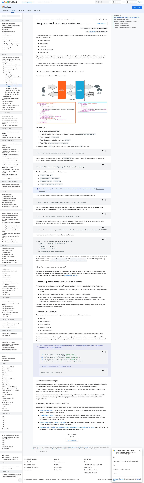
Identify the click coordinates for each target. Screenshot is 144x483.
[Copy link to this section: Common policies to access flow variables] (70, 404)
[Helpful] (104, 19)
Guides (13, 10)
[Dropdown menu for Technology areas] (34, 2)
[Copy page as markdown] (87, 23)
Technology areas (27, 2)
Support (29, 10)
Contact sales (28, 470)
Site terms (41, 479)
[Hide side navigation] (20, 480)
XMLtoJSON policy (59, 422)
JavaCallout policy (45, 427)
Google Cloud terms (51, 479)
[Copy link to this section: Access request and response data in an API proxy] (84, 282)
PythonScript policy (67, 427)
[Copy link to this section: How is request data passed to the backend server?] (85, 72)
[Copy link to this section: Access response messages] (59, 381)
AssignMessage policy (46, 410)
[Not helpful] (106, 19)
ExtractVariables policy (46, 415)
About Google (28, 479)
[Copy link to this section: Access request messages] (58, 312)
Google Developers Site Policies (60, 448)
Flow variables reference (71, 275)
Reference (21, 10)
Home (37, 19)
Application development (57, 19)
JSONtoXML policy (45, 422)
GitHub (86, 462)
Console (117, 2)
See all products (28, 462)
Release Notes (58, 467)
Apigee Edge (92, 32)
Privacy (35, 479)
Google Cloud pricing (29, 464)
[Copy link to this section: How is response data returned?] (67, 267)
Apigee (8, 7)
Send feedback (101, 23)
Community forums (59, 462)
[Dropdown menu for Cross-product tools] (52, 2)
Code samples (88, 467)
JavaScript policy (98, 345)
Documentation (45, 19)
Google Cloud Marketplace (31, 467)
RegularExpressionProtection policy (83, 427)
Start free (137, 7)
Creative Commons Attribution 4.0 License (78, 447)
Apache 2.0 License (37, 448)
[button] (11, 37)
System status (58, 470)
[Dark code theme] (103, 150)
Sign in (140, 2)
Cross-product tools (44, 2)
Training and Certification (90, 472)
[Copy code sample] (105, 150)
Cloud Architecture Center (91, 470)
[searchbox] (11, 16)
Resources (37, 10)
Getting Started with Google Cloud (93, 464)
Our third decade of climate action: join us (68, 479)
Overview (5, 10)
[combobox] (103, 1)
